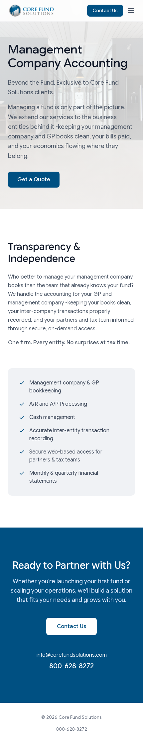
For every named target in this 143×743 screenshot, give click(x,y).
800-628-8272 (71, 666)
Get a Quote (33, 179)
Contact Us (105, 11)
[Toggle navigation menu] (131, 11)
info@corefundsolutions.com (72, 655)
